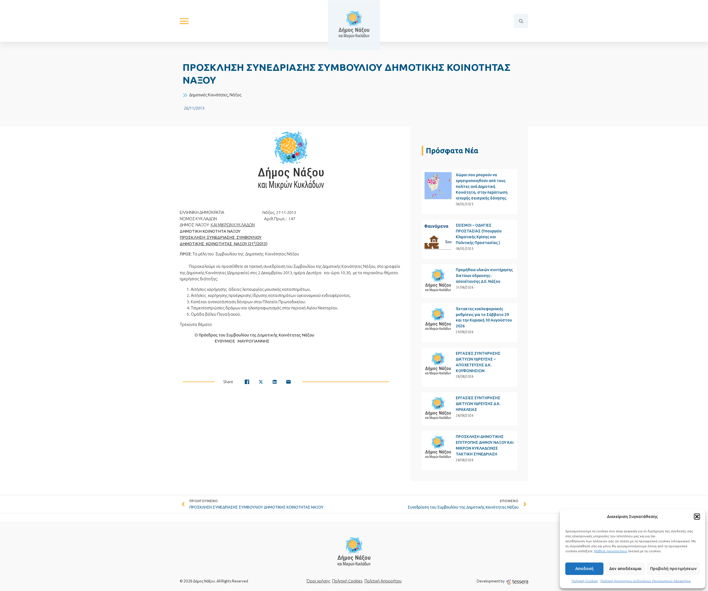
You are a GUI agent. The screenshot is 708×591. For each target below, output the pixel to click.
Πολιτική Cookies (585, 581)
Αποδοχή (584, 568)
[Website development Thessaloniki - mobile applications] (517, 581)
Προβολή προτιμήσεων (673, 568)
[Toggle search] (521, 21)
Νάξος (235, 94)
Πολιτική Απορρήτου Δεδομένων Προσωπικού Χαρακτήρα (645, 581)
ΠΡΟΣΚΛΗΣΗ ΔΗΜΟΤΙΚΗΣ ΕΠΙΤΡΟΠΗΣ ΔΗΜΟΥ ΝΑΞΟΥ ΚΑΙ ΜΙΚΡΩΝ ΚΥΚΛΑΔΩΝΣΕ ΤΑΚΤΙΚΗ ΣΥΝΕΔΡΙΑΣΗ (485, 445)
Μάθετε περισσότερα (610, 551)
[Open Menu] (184, 21)
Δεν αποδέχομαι (625, 568)
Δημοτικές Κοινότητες (208, 94)
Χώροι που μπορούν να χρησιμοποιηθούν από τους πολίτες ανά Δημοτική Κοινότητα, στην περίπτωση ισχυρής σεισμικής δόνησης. (481, 186)
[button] (697, 516)
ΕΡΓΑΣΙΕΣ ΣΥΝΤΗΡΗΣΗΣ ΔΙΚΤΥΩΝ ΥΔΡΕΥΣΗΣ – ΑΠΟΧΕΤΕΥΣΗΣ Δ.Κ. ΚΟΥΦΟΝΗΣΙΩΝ (478, 362)
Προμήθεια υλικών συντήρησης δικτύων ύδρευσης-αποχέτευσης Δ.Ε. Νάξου (484, 276)
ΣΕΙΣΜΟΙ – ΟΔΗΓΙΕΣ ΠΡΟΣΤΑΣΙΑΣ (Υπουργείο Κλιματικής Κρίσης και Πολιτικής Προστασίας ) (479, 234)
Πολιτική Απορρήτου (383, 581)
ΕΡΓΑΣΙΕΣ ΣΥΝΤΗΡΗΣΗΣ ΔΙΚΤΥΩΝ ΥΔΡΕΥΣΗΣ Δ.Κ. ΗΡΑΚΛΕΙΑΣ (478, 404)
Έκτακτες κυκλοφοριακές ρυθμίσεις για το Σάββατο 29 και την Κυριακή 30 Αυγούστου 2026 (484, 317)
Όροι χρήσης (318, 581)
